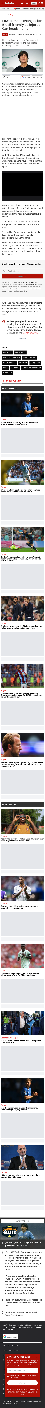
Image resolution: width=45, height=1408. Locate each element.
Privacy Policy (30, 1391)
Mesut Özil (7, 352)
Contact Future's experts (11, 1350)
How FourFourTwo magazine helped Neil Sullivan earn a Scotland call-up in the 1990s (23, 1303)
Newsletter (38, 77)
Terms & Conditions (20, 1392)
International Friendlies (31, 367)
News (5, 35)
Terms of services (28, 282)
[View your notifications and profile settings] (22, 3)
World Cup (7, 373)
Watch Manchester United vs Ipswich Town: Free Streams (22, 1313)
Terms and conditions (11, 1345)
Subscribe (33, 3)
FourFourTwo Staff (17, 34)
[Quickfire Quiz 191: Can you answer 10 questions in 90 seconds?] (22, 1236)
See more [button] (22, 338)
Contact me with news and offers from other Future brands (23, 1376)
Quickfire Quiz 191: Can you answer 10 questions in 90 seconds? (23, 1243)
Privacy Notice (31, 284)
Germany (15, 367)
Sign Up (22, 1383)
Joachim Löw (20, 352)
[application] (22, 184)
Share (7, 77)
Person (5, 15)
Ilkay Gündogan (9, 362)
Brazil (5, 367)
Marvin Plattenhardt (11, 357)
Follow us (27, 77)
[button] (2, 3)
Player (12, 15)
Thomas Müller (29, 357)
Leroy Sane (35, 362)
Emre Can (23, 362)
